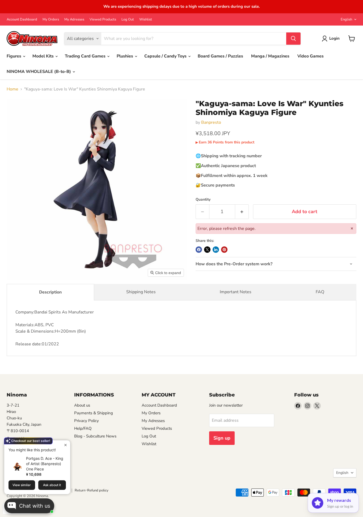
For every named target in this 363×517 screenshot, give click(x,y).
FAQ (320, 292)
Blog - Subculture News (95, 436)
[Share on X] (207, 249)
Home (12, 89)
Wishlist (145, 20)
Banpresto (211, 122)
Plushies (125, 56)
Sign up (221, 438)
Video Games (310, 56)
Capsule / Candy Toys (166, 56)
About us (82, 405)
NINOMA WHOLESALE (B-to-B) (39, 72)
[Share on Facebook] (199, 249)
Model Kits (43, 56)
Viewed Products (103, 20)
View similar (21, 485)
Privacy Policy (86, 420)
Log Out (127, 20)
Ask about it (52, 485)
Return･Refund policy (91, 490)
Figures (14, 56)
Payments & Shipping (93, 413)
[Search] (293, 38)
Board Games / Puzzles (220, 56)
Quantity (203, 199)
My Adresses (74, 20)
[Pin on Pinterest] (224, 249)
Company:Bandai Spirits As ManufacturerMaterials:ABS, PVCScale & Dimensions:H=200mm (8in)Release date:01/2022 (54, 328)
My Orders (51, 20)
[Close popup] (65, 445)
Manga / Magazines (270, 56)
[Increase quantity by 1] (242, 211)
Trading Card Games (86, 56)
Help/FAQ (83, 428)
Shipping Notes (141, 292)
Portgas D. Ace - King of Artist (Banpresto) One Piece (44, 463)
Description (50, 292)
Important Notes (235, 292)
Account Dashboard (22, 20)
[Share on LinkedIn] (216, 249)
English (346, 19)
